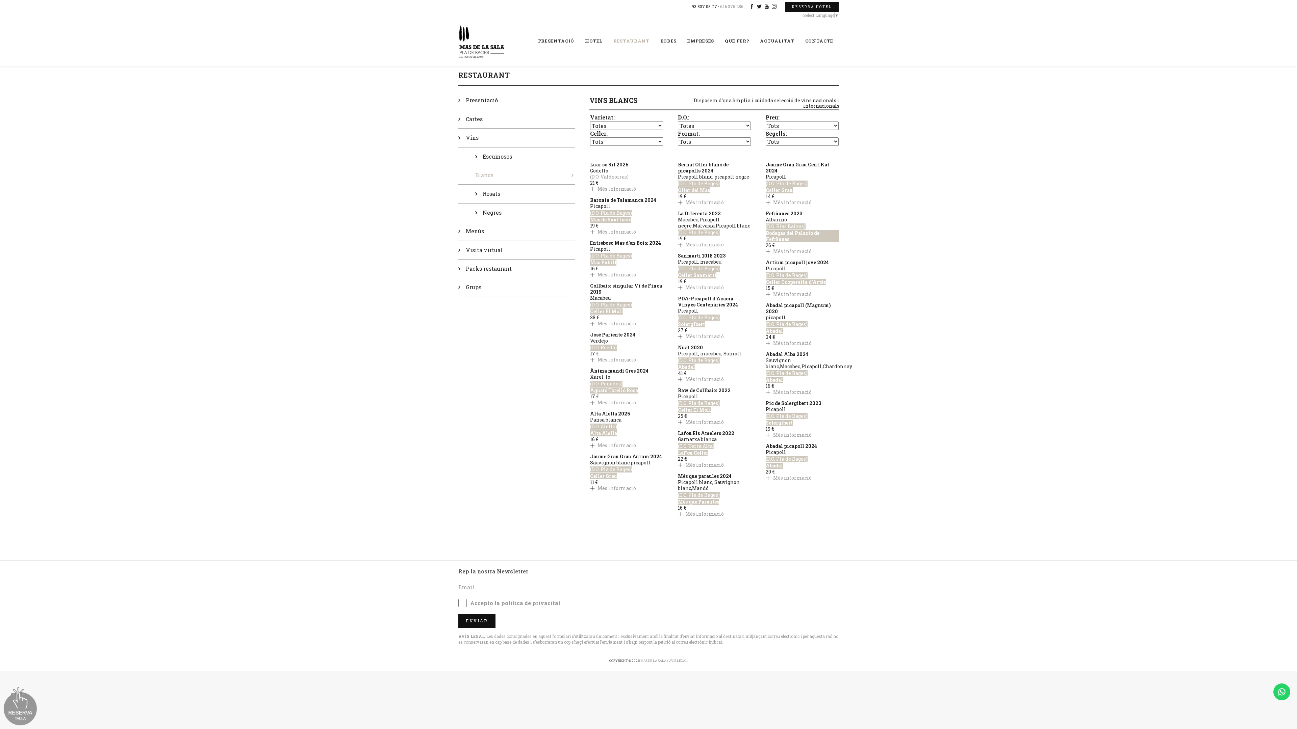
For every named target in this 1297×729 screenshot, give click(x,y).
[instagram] (775, 6)
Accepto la (515, 602)
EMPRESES (700, 41)
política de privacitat (531, 602)
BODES (668, 41)
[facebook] (752, 6)
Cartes (474, 119)
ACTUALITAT (777, 41)
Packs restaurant (489, 268)
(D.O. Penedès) (606, 384)
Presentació (482, 100)
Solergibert (691, 324)
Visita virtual (484, 249)
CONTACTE (819, 41)
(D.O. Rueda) (603, 348)
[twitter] (760, 6)
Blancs (484, 175)
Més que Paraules (698, 502)
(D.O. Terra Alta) (696, 446)
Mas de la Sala (653, 660)
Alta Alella (603, 433)
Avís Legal (678, 660)
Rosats (491, 193)
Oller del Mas (694, 190)
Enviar (477, 620)
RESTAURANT (631, 41)
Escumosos (497, 156)
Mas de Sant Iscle (610, 220)
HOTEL (594, 41)
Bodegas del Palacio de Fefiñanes (792, 236)
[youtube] (767, 6)
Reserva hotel (812, 7)
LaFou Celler (693, 453)
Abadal (686, 367)
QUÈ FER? (737, 41)
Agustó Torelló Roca (614, 390)
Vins (472, 137)
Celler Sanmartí (697, 275)
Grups (473, 287)
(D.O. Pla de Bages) (611, 213)
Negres (492, 212)
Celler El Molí (606, 311)
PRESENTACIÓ (556, 41)
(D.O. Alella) (603, 427)
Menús (475, 231)
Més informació (616, 189)
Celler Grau (603, 476)
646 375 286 (731, 6)
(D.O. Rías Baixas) (786, 226)
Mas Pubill (603, 263)
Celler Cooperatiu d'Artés (796, 282)
